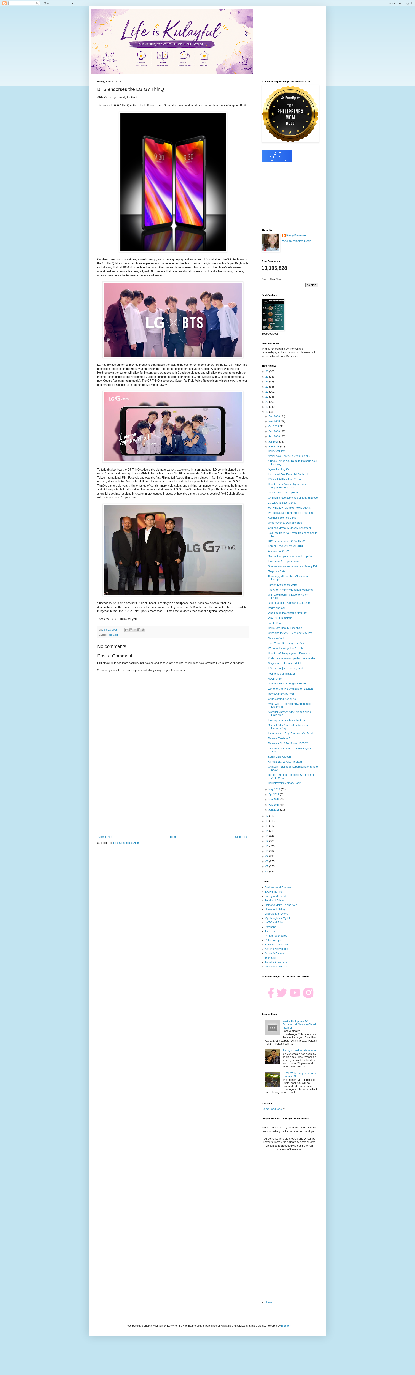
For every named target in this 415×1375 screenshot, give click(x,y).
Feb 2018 (274, 804)
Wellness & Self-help (277, 966)
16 (267, 821)
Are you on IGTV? (278, 551)
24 (267, 381)
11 (267, 846)
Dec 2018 (274, 416)
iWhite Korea (275, 623)
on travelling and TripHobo (283, 492)
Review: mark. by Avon (281, 693)
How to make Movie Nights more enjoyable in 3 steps (287, 486)
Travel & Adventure (276, 962)
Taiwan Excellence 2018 (282, 584)
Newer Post (105, 836)
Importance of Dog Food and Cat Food (290, 733)
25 (267, 376)
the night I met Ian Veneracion (300, 1050)
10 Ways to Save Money (282, 502)
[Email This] (126, 630)
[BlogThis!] (131, 630)
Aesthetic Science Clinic (282, 517)
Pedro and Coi (276, 608)
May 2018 (274, 789)
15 (267, 826)
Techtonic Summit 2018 (281, 673)
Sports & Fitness (274, 953)
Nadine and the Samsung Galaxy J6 (289, 602)
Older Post (241, 836)
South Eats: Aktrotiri (279, 756)
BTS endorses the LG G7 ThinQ (286, 541)
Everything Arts (273, 891)
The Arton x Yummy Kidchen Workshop (290, 589)
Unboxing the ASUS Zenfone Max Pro (290, 633)
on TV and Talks (274, 922)
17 (267, 815)
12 (267, 841)
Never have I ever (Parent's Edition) (289, 456)
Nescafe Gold (276, 638)
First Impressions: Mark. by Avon (287, 720)
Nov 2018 (274, 421)
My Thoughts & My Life (278, 918)
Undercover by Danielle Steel (285, 522)
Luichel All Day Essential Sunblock (288, 474)
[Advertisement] (173, 800)
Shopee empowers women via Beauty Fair (293, 566)
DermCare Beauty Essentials (285, 628)
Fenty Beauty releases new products (289, 507)
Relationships (273, 940)
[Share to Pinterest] (143, 630)
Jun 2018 (274, 446)
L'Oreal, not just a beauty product (287, 668)
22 (267, 391)
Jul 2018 (273, 441)
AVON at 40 (275, 678)
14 (267, 831)
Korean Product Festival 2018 (285, 546)
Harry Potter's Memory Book (284, 783)
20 (267, 401)
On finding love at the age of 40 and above (293, 497)
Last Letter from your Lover (283, 561)
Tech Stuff (112, 635)
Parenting (270, 927)
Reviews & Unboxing (277, 944)
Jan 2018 (274, 809)
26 (267, 371)
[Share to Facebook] (139, 630)
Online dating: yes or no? (282, 698)
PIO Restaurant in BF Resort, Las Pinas (291, 512)
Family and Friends (276, 896)
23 (267, 386)
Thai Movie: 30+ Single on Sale (286, 643)
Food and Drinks (274, 900)
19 (267, 406)
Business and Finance (278, 887)
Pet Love (270, 931)
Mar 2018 (274, 799)
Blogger (285, 1325)
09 (267, 856)
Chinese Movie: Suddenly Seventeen (290, 527)
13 (267, 836)
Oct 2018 (274, 426)
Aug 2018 (274, 436)
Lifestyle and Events (276, 913)
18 (267, 412)
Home (173, 836)
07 (267, 866)
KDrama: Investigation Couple (285, 648)
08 (267, 861)
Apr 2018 (274, 794)
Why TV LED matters (280, 618)
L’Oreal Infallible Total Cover (284, 479)
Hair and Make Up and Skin (281, 905)
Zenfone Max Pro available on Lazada (290, 688)
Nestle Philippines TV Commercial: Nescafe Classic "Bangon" (300, 1024)
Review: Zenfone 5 (279, 738)
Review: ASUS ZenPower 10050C (288, 743)
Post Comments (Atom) (126, 842)
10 (267, 851)
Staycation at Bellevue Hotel (284, 663)
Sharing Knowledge (276, 948)
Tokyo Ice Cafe (276, 571)
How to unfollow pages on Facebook (289, 653)
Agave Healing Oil (278, 469)
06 (267, 871)
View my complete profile (296, 241)
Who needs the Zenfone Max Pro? (288, 613)
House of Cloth (277, 451)
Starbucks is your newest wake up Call (290, 556)
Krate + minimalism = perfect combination (292, 658)
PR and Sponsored (276, 935)
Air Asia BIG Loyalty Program (285, 761)
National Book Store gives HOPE (287, 683)
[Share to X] (135, 630)
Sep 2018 (274, 431)
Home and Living (275, 909)
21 (267, 396)
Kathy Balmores (296, 235)
